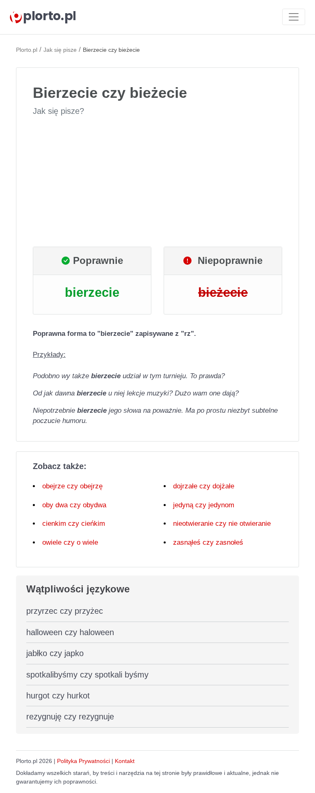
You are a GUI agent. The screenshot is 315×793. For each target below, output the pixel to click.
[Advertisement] (157, 181)
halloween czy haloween (70, 632)
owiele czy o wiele (70, 542)
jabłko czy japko (55, 653)
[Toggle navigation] (293, 17)
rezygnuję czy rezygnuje (70, 716)
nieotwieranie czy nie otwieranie (222, 523)
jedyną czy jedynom (203, 505)
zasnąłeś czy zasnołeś (208, 542)
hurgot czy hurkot (58, 695)
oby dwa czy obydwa (74, 505)
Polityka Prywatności (83, 761)
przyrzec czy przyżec (64, 610)
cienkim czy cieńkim (73, 523)
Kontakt (125, 761)
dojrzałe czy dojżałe (203, 486)
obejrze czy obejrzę (72, 486)
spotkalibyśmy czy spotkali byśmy (87, 674)
